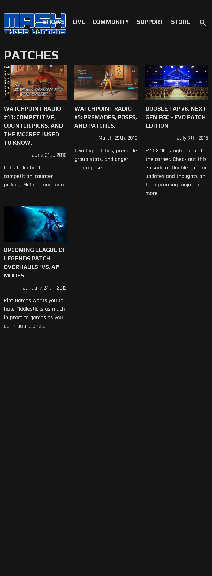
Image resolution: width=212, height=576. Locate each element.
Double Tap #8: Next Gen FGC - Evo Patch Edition (175, 117)
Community (111, 21)
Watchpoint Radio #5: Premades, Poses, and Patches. (105, 117)
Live (78, 21)
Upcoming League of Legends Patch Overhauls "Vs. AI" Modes (35, 262)
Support (150, 21)
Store (180, 21)
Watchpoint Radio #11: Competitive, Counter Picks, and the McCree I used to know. (33, 125)
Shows (54, 21)
